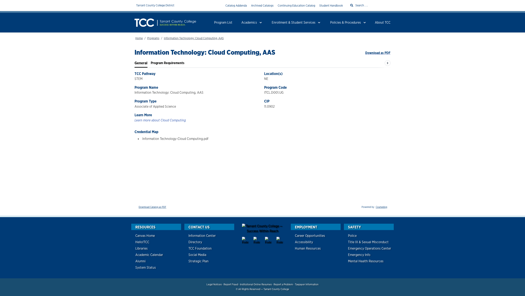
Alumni (140, 261)
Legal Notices (214, 284)
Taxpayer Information (306, 284)
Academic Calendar (149, 255)
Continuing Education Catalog (296, 5)
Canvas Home (145, 236)
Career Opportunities (310, 236)
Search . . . (361, 5)
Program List (223, 22)
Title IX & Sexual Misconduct (368, 242)
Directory (195, 242)
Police (352, 236)
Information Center (202, 236)
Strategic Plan (198, 261)
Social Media (197, 255)
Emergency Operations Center (369, 248)
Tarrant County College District (155, 5)
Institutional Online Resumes (256, 284)
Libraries (141, 248)
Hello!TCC (142, 242)
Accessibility (304, 242)
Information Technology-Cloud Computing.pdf (175, 139)
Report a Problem (283, 284)
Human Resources (308, 248)
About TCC (382, 22)
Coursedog (381, 207)
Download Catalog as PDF (152, 207)
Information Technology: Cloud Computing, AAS (194, 38)
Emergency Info (359, 255)
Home (139, 38)
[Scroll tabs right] (387, 63)
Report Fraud (231, 284)
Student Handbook (331, 5)
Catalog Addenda (236, 5)
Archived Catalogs (262, 5)
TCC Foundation (200, 248)
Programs (153, 38)
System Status (145, 267)
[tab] (141, 63)
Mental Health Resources (365, 261)
